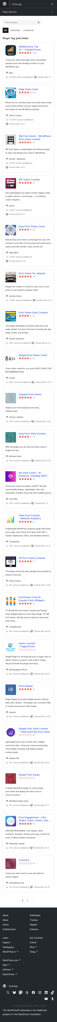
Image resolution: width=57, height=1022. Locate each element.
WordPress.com (12, 960)
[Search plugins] (38, 22)
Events (33, 942)
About (5, 915)
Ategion (33, 924)
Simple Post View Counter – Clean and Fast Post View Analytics (34, 730)
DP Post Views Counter (32, 558)
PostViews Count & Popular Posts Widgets (32, 599)
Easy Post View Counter (32, 433)
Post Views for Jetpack (32, 273)
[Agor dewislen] (53, 4)
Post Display (26, 686)
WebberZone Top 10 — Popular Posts (30, 48)
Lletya (6, 924)
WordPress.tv (10, 951)
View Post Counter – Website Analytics (30, 517)
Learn (5, 938)
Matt (6, 965)
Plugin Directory (10, 12)
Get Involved (36, 938)
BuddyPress (10, 974)
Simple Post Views (29, 774)
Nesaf (33, 900)
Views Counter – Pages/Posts (27, 645)
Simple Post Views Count (33, 355)
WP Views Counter (29, 179)
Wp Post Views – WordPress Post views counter (35, 137)
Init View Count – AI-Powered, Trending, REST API (33, 474)
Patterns (34, 929)
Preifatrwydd (9, 929)
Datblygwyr (8, 947)
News (5, 920)
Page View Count (28, 89)
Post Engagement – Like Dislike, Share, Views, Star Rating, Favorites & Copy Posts (33, 819)
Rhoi (33, 947)
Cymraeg (13, 986)
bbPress (8, 969)
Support (6, 942)
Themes (34, 920)
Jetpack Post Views (30, 394)
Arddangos (35, 915)
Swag (34, 951)
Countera (24, 860)
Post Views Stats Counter (33, 312)
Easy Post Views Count (32, 226)
